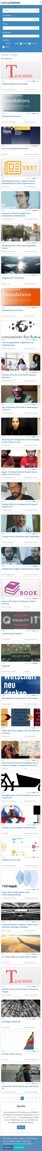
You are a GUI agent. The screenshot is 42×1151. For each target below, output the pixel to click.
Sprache (6, 40)
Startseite (4, 55)
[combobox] (21, 36)
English (16, 43)
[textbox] (21, 36)
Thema (5, 24)
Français (34, 43)
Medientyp (7, 33)
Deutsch (8, 43)
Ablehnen (8, 1147)
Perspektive (7, 15)
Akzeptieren (19, 1147)
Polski (7, 47)
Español (25, 43)
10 (35, 1098)
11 (39, 1098)
